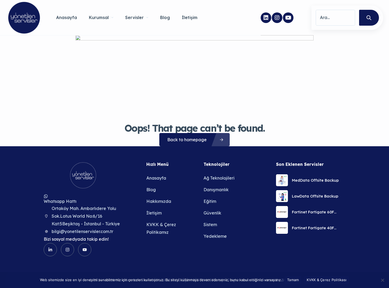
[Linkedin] (266, 17)
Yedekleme (215, 236)
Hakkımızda (158, 201)
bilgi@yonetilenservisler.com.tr (82, 231)
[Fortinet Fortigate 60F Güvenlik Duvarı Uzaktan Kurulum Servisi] (282, 212)
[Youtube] (288, 17)
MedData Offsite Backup (315, 180)
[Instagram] (277, 17)
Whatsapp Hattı (60, 201)
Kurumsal (99, 17)
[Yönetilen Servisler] (24, 18)
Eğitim (209, 201)
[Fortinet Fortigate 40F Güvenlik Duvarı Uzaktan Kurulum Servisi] (282, 228)
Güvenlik (212, 213)
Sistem (210, 224)
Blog (165, 17)
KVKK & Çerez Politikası (326, 280)
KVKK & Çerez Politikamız (161, 228)
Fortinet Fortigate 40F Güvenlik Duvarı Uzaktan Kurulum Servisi (315, 228)
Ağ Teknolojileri (218, 178)
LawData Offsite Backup (315, 196)
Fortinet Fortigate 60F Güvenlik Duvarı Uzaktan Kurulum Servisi (315, 212)
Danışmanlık (216, 189)
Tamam (293, 280)
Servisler (134, 17)
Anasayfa (66, 17)
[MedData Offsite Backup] (282, 180)
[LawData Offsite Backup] (282, 196)
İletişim (189, 17)
